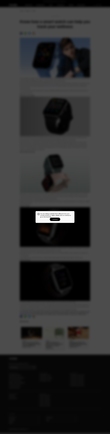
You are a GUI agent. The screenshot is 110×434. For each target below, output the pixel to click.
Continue (55, 219)
